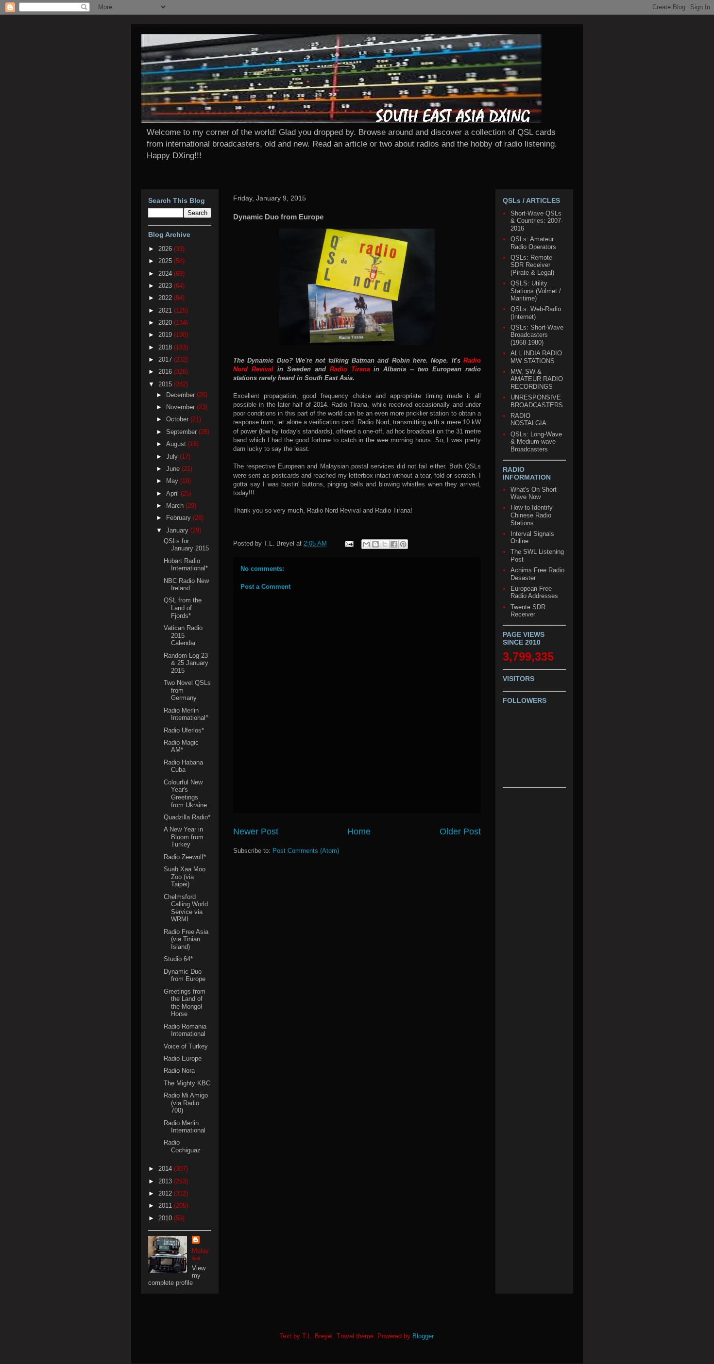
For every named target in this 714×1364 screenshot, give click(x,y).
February (179, 517)
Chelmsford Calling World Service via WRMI (186, 908)
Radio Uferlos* (184, 730)
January (178, 530)
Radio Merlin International (184, 1126)
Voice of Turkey (186, 1046)
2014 (166, 1168)
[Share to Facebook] (394, 544)
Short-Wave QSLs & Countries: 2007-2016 (536, 221)
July (173, 456)
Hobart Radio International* (186, 564)
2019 (166, 334)
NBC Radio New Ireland (186, 584)
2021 (166, 310)
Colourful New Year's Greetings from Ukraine (185, 794)
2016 (166, 371)
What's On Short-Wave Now (534, 493)
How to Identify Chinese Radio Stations (531, 515)
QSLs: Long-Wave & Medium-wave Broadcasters (536, 442)
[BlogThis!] (375, 544)
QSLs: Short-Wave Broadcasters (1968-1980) (536, 335)
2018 (166, 347)
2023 (166, 285)
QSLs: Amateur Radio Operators (533, 242)
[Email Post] (348, 543)
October (178, 419)
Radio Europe (183, 1058)
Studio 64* (178, 959)
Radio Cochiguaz (182, 1146)
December (181, 395)
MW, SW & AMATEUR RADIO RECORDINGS (536, 379)
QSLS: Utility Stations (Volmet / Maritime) (535, 291)
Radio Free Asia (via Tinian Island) (186, 939)
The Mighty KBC (187, 1083)
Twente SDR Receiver (527, 610)
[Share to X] (385, 544)
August (177, 444)
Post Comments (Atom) (305, 850)
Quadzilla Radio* (187, 817)
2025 (166, 261)
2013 (166, 1181)
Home (359, 831)
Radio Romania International (185, 1030)
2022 (166, 297)
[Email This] (366, 544)
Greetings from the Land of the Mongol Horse (184, 1003)
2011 (166, 1205)
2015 (166, 384)
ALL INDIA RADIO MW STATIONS (536, 357)
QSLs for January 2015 (186, 544)
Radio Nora (179, 1070)
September (182, 431)
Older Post (460, 831)
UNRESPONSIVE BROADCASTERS (536, 401)
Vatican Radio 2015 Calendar (183, 635)
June (174, 468)
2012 (166, 1193)
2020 (166, 322)
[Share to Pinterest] (403, 544)
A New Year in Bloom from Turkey (184, 837)
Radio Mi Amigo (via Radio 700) (186, 1103)
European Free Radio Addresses (534, 592)
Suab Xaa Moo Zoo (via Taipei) (184, 876)
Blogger (422, 1336)
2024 (166, 273)
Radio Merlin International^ (186, 714)
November (181, 407)
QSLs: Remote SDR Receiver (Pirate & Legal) (532, 265)
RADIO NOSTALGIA (528, 419)
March (176, 505)
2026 (166, 248)
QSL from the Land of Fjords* (183, 608)
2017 (166, 359)
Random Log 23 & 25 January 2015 (186, 663)
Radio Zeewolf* (185, 857)
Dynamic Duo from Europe (184, 975)
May (173, 480)
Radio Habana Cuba (183, 766)
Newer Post (255, 831)
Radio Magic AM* (181, 746)
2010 (166, 1218)
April (173, 493)
